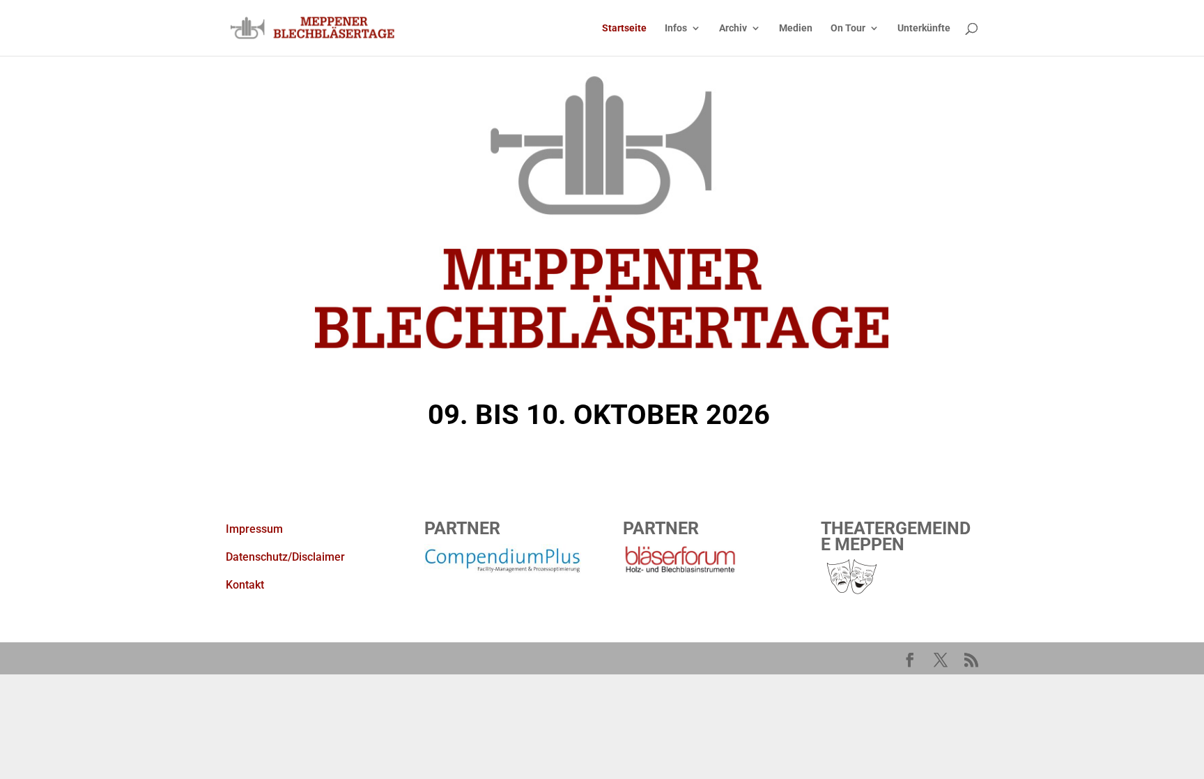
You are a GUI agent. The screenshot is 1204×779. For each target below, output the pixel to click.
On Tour (848, 28)
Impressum (254, 529)
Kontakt (245, 584)
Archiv (733, 28)
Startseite (624, 28)
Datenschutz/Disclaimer (285, 557)
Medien (795, 28)
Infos (676, 28)
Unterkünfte (923, 28)
